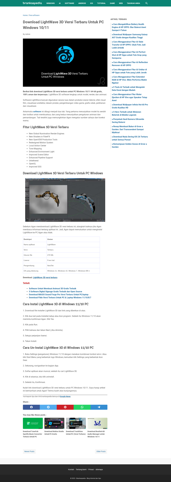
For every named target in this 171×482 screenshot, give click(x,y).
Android (82, 3)
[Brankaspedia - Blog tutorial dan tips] (32, 3)
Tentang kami (81, 469)
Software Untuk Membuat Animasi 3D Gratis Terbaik (52, 288)
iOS (91, 3)
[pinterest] (65, 407)
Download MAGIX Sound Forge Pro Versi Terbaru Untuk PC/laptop (58, 294)
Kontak (71, 469)
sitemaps (99, 469)
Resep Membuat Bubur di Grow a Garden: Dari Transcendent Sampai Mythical (128, 129)
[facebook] (31, 407)
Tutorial (101, 3)
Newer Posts (29, 451)
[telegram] (99, 407)
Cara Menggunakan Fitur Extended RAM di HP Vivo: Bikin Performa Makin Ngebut (129, 80)
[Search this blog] (146, 3)
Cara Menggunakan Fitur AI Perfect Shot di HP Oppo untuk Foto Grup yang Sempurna (129, 55)
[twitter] (48, 407)
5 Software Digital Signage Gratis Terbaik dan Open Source (55, 291)
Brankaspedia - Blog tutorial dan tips (88, 478)
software (37, 111)
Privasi (91, 469)
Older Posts (101, 451)
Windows (50, 3)
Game (112, 3)
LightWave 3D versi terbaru (45, 277)
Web (121, 3)
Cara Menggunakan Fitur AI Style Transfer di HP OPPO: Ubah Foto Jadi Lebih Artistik (128, 45)
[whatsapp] (82, 407)
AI (60, 3)
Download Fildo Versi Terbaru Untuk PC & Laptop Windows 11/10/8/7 (60, 297)
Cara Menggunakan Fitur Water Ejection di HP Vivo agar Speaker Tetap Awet (129, 97)
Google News (65, 396)
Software (69, 3)
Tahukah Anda (133, 3)
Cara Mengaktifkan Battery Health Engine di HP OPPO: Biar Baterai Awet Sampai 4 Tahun (129, 27)
